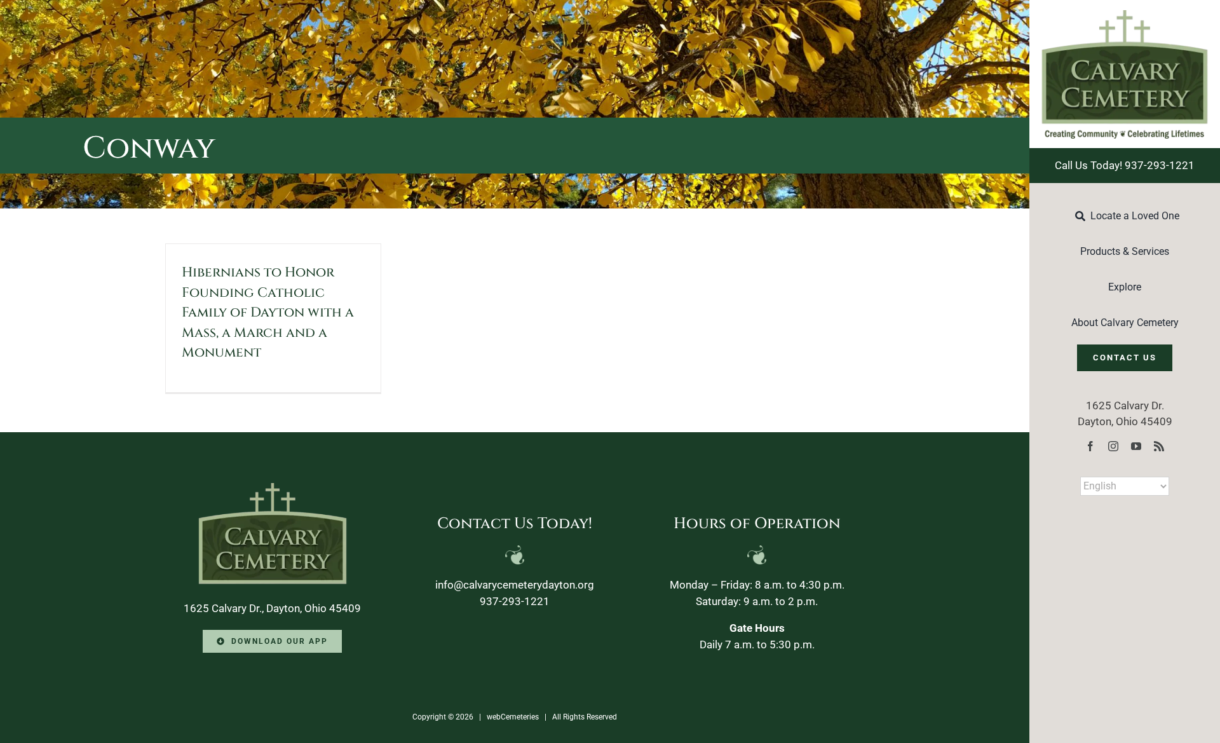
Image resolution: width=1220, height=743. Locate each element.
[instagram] (1113, 446)
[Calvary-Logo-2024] (1125, 15)
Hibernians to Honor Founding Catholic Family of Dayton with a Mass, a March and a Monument (268, 313)
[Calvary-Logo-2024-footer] (272, 488)
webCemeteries (513, 716)
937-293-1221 (515, 601)
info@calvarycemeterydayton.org (514, 584)
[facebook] (1090, 446)
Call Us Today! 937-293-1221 (1125, 165)
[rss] (1159, 446)
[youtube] (1136, 446)
